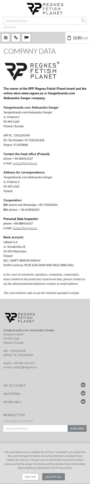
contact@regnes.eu (25, 163)
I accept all (53, 476)
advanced (9, 27)
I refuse (30, 476)
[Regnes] (45, 9)
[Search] (82, 20)
